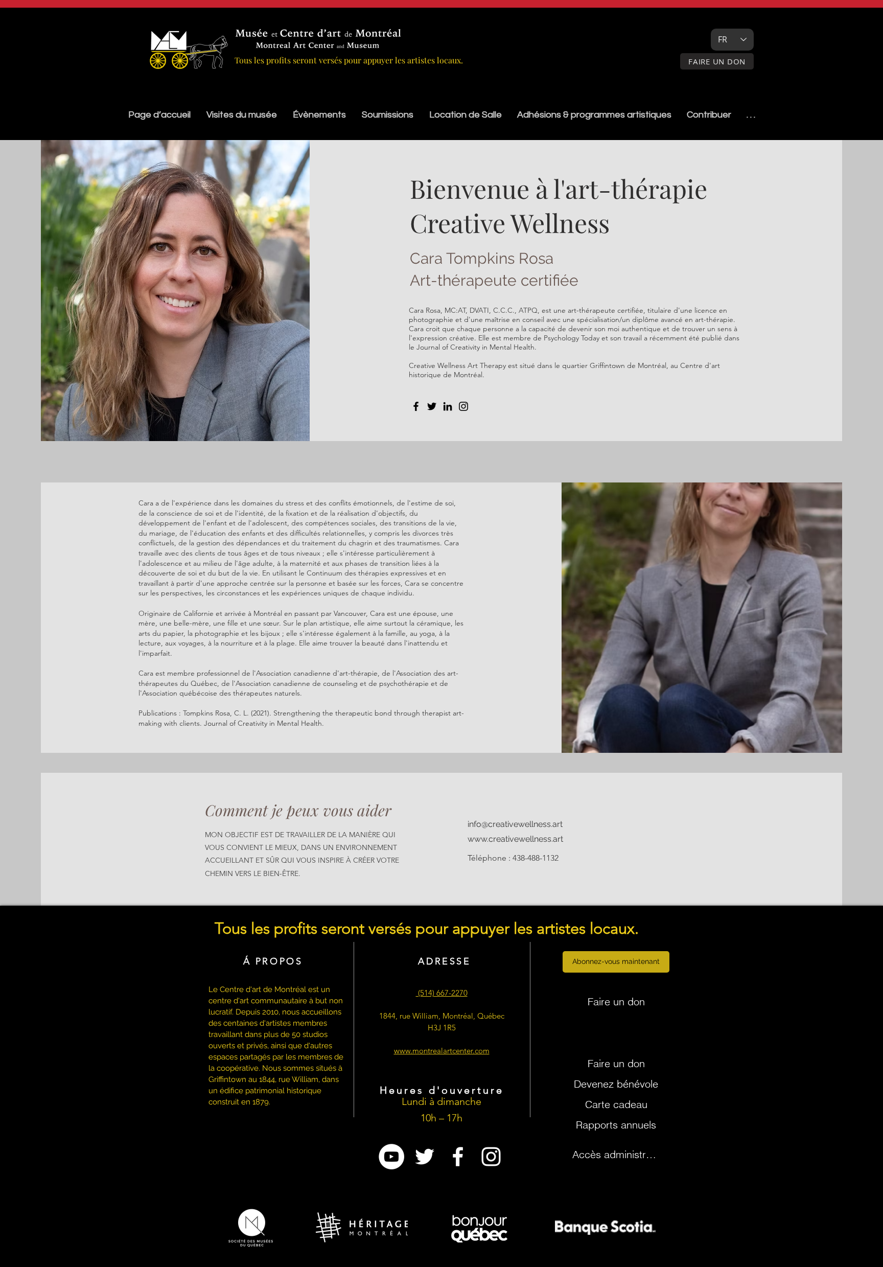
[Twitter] (432, 406)
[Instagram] (463, 406)
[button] (387, 114)
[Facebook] (416, 406)
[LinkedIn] (448, 406)
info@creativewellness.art (515, 824)
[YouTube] (391, 1156)
